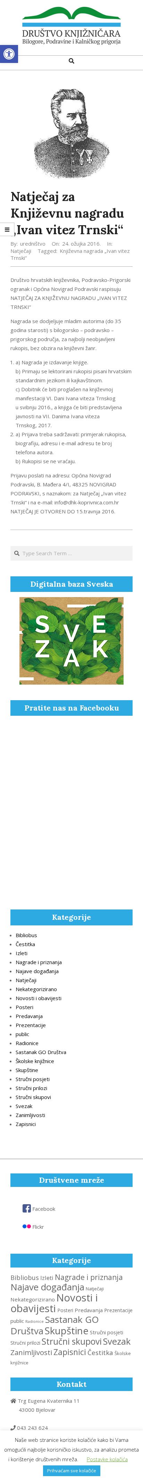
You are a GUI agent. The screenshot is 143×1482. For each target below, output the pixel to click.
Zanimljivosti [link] (30, 1115)
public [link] (22, 1034)
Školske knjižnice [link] (35, 1061)
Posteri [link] (24, 1007)
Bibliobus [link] (26, 935)
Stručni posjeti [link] (33, 1079)
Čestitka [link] (25, 944)
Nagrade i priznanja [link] (39, 962)
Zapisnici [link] (26, 1123)
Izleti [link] (21, 953)
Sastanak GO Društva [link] (41, 1052)
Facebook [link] (43, 1208)
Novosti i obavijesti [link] (38, 998)
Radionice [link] (27, 1043)
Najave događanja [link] (37, 971)
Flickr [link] (37, 1226)
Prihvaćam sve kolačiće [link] (71, 1470)
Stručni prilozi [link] (31, 1088)
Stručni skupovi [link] (33, 1097)
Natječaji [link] (20, 250)
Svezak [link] (24, 1106)
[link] (9, 54)
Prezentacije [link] (31, 1025)
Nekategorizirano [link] (36, 989)
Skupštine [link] (27, 1070)
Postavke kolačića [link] (107, 1459)
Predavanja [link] (29, 1016)
